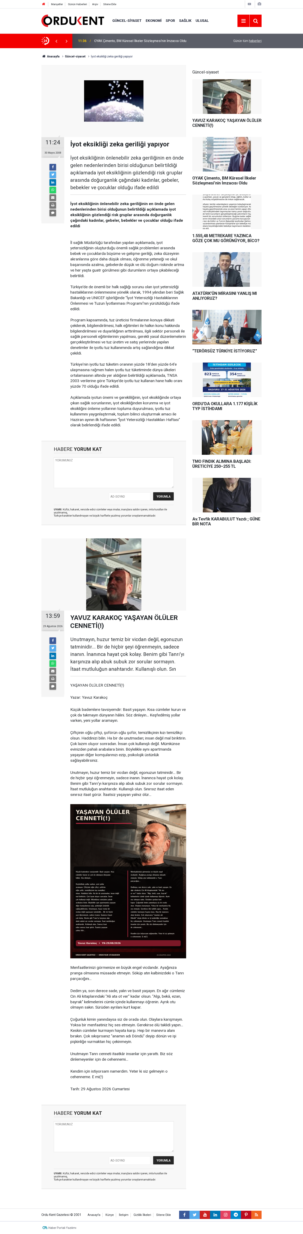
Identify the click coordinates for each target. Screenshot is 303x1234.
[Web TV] (249, 4)
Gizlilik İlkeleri (142, 1215)
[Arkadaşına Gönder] (52, 197)
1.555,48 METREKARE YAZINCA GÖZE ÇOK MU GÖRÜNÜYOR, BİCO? (143, 41)
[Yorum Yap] (52, 213)
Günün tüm (247, 41)
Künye (110, 1215)
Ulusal (202, 21)
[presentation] (56, 40)
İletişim (123, 1215)
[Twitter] (52, 174)
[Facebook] (52, 167)
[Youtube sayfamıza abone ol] (205, 1215)
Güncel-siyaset (127, 21)
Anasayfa (94, 1215)
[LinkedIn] (52, 182)
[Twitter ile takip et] (194, 1215)
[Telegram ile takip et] (236, 1215)
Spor (170, 21)
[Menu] (243, 21)
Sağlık (185, 21)
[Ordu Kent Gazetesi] (72, 20)
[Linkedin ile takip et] (215, 1215)
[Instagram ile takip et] (225, 1215)
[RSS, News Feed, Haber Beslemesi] (256, 1215)
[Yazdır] (52, 205)
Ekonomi (154, 21)
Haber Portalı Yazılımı (62, 1227)
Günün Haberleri (77, 4)
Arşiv (95, 4)
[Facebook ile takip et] (184, 1215)
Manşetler (57, 4)
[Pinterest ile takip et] (246, 1215)
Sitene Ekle (109, 4)
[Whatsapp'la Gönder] (52, 190)
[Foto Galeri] (259, 4)
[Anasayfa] (43, 4)
